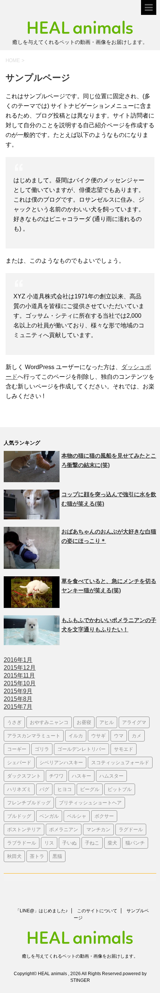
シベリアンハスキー (61, 762)
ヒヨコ (64, 789)
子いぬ (69, 843)
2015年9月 (18, 691)
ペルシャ (76, 816)
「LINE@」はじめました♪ (41, 910)
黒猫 (57, 856)
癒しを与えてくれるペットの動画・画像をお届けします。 (80, 956)
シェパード (19, 762)
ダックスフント (24, 776)
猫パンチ (135, 843)
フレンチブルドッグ (29, 802)
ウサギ (98, 736)
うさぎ (14, 722)
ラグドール (131, 829)
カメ (136, 736)
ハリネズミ (19, 789)
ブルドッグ (19, 816)
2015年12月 (20, 667)
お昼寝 (84, 722)
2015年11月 (19, 675)
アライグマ (134, 722)
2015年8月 (18, 699)
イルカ (75, 736)
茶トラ (37, 856)
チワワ (56, 776)
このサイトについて (97, 910)
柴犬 (112, 843)
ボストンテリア (24, 829)
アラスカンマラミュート (33, 736)
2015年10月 (20, 683)
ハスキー (81, 776)
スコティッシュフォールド (120, 762)
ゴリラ (42, 749)
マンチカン (98, 829)
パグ (44, 789)
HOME (13, 60)
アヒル (106, 722)
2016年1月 (18, 660)
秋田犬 (14, 856)
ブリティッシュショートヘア (90, 802)
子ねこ (92, 843)
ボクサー (104, 816)
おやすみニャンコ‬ (49, 722)
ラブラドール (21, 843)
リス (49, 843)
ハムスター (111, 776)
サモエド (123, 749)
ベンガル (49, 816)
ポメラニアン (63, 829)
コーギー (16, 749)
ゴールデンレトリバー (81, 749)
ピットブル (120, 789)
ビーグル (89, 789)
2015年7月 (18, 707)
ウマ (119, 736)
